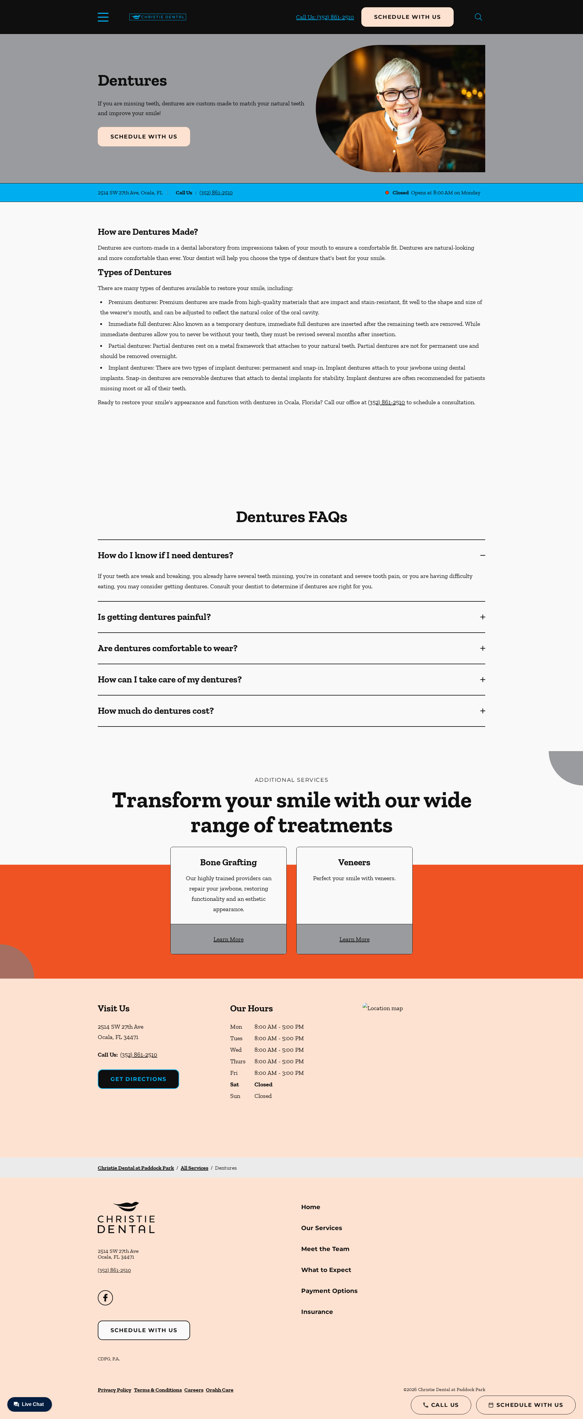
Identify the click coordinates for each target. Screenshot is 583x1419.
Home (310, 1207)
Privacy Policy (114, 1390)
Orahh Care (220, 1390)
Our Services (321, 1228)
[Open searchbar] (478, 17)
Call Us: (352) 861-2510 (325, 17)
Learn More (228, 939)
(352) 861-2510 (216, 192)
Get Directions (138, 1079)
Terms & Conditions (158, 1390)
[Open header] (104, 17)
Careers (193, 1390)
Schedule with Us (407, 17)
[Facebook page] (105, 1297)
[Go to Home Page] (157, 17)
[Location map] (424, 1068)
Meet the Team (325, 1249)
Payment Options (329, 1290)
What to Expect (326, 1270)
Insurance (317, 1311)
